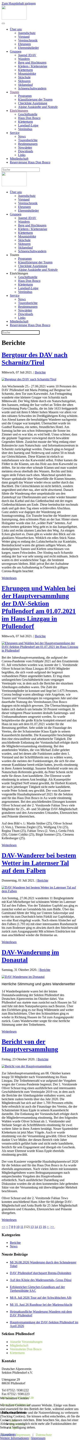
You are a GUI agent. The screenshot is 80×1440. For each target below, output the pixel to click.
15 (40, 1227)
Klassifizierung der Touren (35, 99)
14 (36, 1227)
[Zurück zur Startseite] (14, 18)
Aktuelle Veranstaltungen (26, 1342)
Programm (25, 96)
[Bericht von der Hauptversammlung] (26, 1066)
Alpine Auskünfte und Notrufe (38, 107)
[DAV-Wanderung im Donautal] (23, 976)
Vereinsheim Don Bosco (25, 1349)
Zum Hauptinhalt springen (19, 3)
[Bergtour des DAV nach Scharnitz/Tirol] (29, 379)
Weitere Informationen (14, 1438)
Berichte (40, 372)
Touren (14, 92)
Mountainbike (27, 73)
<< (3, 1227)
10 (17, 1227)
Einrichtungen (19, 110)
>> (52, 1227)
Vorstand (24, 36)
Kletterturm (25, 70)
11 (21, 1227)
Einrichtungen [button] (19, 273)
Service (14, 132)
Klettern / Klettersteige (32, 66)
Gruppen (15, 51)
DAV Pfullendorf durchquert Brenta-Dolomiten (40, 1273)
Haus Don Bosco (29, 118)
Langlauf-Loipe (28, 125)
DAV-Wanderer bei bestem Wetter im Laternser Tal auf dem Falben (39, 863)
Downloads (25, 151)
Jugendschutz (26, 33)
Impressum (38, 1438)
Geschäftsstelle (27, 114)
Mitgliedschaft (19, 158)
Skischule (24, 77)
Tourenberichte (28, 140)
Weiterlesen (9, 578)
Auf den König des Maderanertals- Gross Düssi (40, 1280)
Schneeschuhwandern (32, 88)
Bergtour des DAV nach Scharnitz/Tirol (34, 358)
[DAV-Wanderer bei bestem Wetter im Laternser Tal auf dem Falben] (40, 891)
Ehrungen (24, 44)
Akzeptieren (8, 1434)
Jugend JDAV (27, 55)
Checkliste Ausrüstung (32, 103)
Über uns (16, 29)
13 (32, 1227)
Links (21, 155)
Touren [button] (14, 255)
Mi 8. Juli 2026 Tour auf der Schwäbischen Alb (40, 1297)
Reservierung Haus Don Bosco (30, 162)
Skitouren (24, 81)
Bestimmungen (28, 144)
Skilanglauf (25, 84)
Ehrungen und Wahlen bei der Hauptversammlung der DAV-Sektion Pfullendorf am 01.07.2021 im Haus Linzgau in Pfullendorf (39, 607)
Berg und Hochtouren (32, 62)
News (22, 136)
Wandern (24, 59)
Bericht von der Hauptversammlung (30, 1045)
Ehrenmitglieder (28, 47)
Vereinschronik (28, 40)
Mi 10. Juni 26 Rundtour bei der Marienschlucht (41, 1304)
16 (44, 1227)
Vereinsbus (25, 129)
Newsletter (25, 147)
